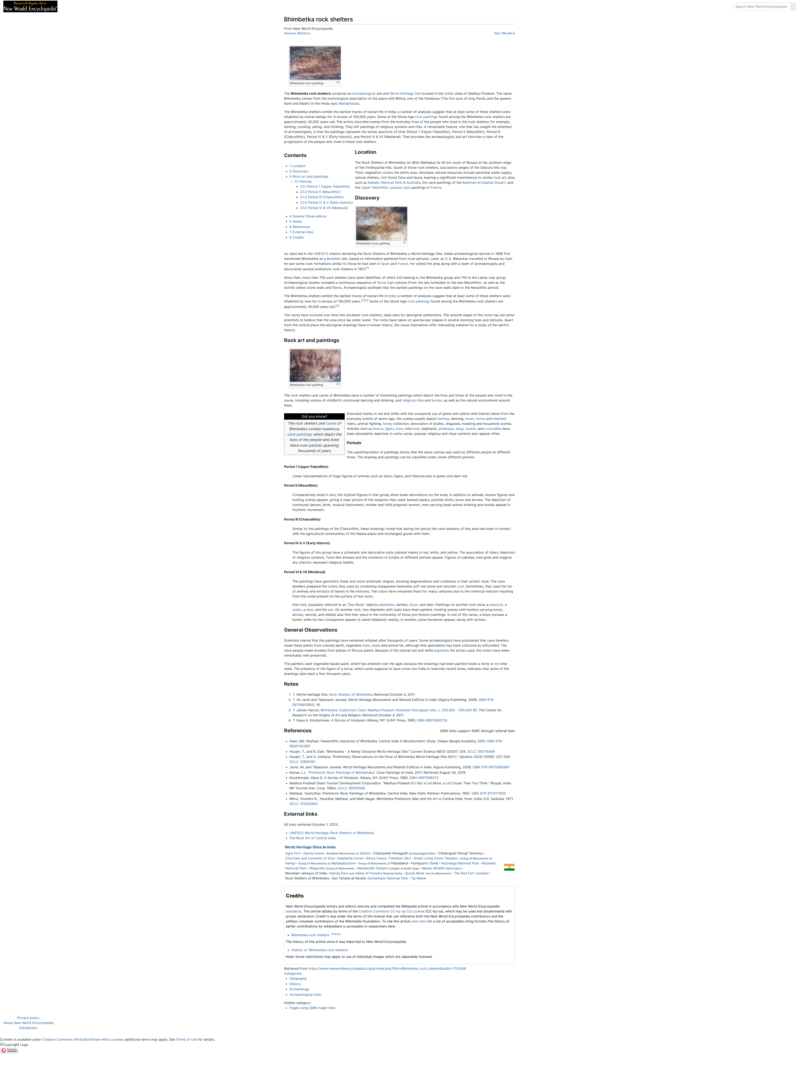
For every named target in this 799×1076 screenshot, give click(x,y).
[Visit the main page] (30, 6)
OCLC (471, 751)
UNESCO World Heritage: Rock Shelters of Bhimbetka (331, 833)
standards (293, 911)
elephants (386, 604)
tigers (389, 428)
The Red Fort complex (471, 873)
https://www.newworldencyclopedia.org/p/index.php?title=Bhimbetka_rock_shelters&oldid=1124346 (387, 968)
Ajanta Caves (313, 853)
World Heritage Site (405, 93)
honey (387, 423)
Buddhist (334, 259)
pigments (441, 650)
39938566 (356, 788)
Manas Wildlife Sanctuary (442, 868)
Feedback (106, 6)
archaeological (363, 93)
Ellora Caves (376, 858)
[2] (363, 300)
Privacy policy (28, 1018)
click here (419, 921)
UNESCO (321, 254)
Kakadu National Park (385, 182)
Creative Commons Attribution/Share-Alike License (82, 1039)
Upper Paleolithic (374, 187)
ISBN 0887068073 (431, 720)
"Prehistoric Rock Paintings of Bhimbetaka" (341, 772)
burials (437, 400)
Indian (449, 93)
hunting (443, 419)
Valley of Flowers (368, 873)
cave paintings (299, 434)
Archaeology (299, 989)
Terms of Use (186, 1039)
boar (416, 428)
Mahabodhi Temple (372, 868)
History (295, 984)
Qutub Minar (414, 873)
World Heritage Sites (303, 847)
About (87, 6)
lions (399, 428)
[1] (367, 268)
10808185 (307, 762)
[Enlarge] (338, 82)
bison (413, 604)
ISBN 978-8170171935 (488, 793)
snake (296, 609)
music (469, 419)
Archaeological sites (305, 994)
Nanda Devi (339, 873)
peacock (496, 604)
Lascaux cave (400, 187)
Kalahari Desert (493, 182)
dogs (460, 428)
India (392, 296)
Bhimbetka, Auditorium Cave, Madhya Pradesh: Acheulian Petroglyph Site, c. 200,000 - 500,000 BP (399, 710)
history (335, 934)
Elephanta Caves (350, 858)
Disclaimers (28, 1028)
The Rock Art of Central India (312, 838)
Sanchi (365, 853)
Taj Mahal (418, 878)
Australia (413, 182)
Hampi (290, 863)
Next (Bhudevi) (504, 33)
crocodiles (493, 428)
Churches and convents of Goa (309, 858)
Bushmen (470, 182)
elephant (499, 419)
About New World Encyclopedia (28, 1023)
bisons (378, 428)
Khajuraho (317, 868)
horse (480, 419)
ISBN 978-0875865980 (491, 767)
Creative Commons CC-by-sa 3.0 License (391, 911)
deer (309, 609)
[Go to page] (793, 6)
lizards (471, 428)
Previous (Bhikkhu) (297, 33)
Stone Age (385, 282)
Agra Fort (292, 853)
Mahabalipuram (343, 863)
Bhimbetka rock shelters (310, 935)
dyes (366, 645)
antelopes (446, 428)
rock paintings (426, 117)
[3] (366, 300)
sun (330, 609)
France (436, 187)
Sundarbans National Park (387, 878)
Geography (298, 978)
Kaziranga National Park (460, 863)
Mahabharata (349, 103)
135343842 (309, 804)
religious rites (413, 400)
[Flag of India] (509, 867)
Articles (70, 6)
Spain (385, 264)
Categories (292, 973)
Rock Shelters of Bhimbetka (351, 694)
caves (331, 423)
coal (460, 586)
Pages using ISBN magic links (312, 1008)
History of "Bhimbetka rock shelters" (320, 950)
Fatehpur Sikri (400, 858)
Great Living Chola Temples (435, 858)
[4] (337, 305)
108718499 (486, 751)
